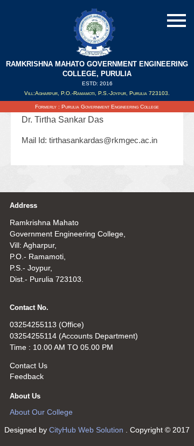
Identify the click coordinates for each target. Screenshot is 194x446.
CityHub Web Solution (87, 429)
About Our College (41, 412)
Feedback (27, 376)
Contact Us (28, 365)
